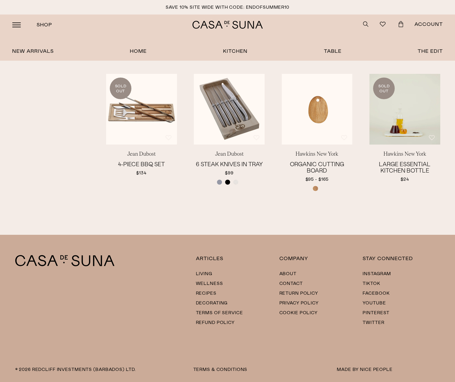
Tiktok (371, 283)
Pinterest (376, 312)
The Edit (430, 51)
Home (138, 51)
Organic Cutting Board (317, 167)
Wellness (209, 283)
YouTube (374, 302)
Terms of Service (219, 312)
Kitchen (235, 51)
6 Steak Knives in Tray (229, 163)
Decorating (212, 302)
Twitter (373, 322)
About (287, 273)
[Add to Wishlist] (168, 138)
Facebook (376, 292)
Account (428, 24)
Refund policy (215, 322)
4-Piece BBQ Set (141, 163)
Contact (291, 283)
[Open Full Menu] (16, 24)
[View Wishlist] (383, 25)
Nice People (376, 369)
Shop (44, 24)
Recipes (206, 292)
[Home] (65, 264)
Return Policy (298, 292)
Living (204, 273)
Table (333, 51)
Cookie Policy (298, 312)
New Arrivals (33, 51)
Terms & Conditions (220, 369)
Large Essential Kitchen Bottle (405, 167)
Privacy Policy (299, 302)
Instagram (377, 273)
